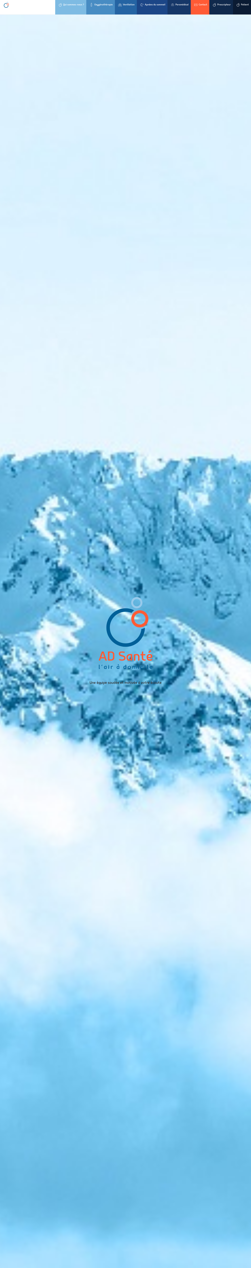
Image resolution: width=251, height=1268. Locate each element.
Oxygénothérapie (103, 4)
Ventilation (129, 4)
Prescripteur (224, 4)
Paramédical (182, 4)
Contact (203, 4)
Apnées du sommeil (155, 4)
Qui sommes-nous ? (73, 4)
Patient (245, 4)
